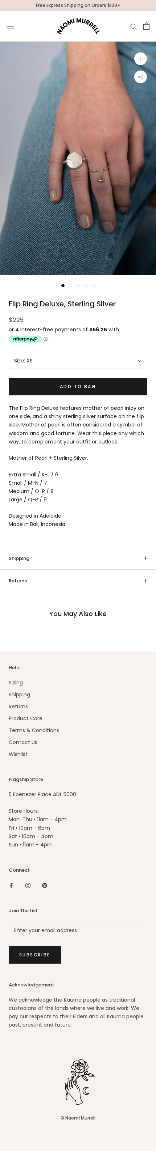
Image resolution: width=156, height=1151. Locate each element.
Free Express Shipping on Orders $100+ (78, 5)
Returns (18, 580)
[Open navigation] (10, 26)
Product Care (25, 718)
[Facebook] (11, 885)
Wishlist (18, 754)
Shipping (19, 558)
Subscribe (34, 955)
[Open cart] (146, 26)
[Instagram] (27, 885)
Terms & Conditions (34, 730)
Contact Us (23, 742)
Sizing (16, 682)
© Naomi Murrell (78, 1118)
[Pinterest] (44, 885)
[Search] (133, 26)
